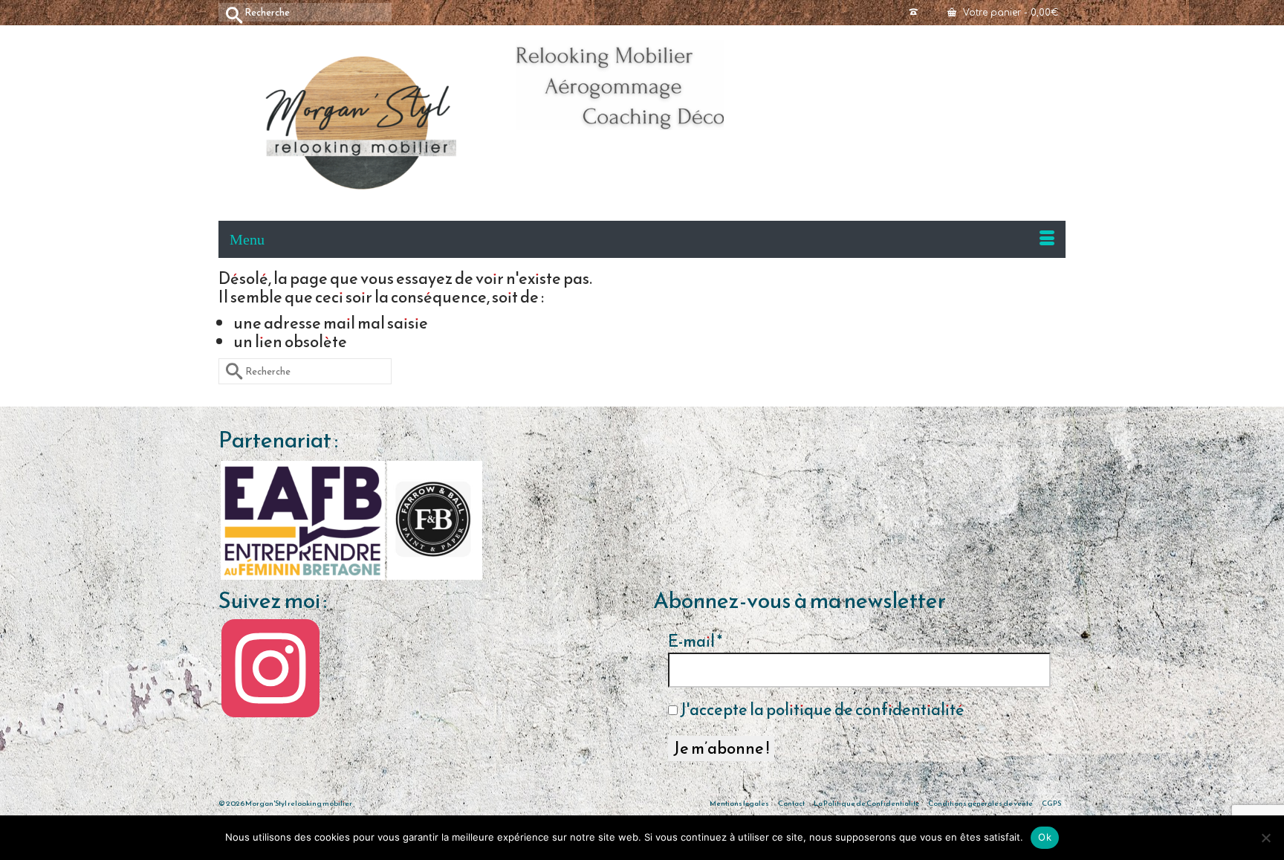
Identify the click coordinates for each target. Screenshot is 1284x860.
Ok (1044, 837)
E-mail (695, 641)
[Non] (1265, 837)
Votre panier (1009, 12)
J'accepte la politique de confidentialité (821, 709)
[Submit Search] (229, 12)
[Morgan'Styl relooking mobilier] (359, 122)
